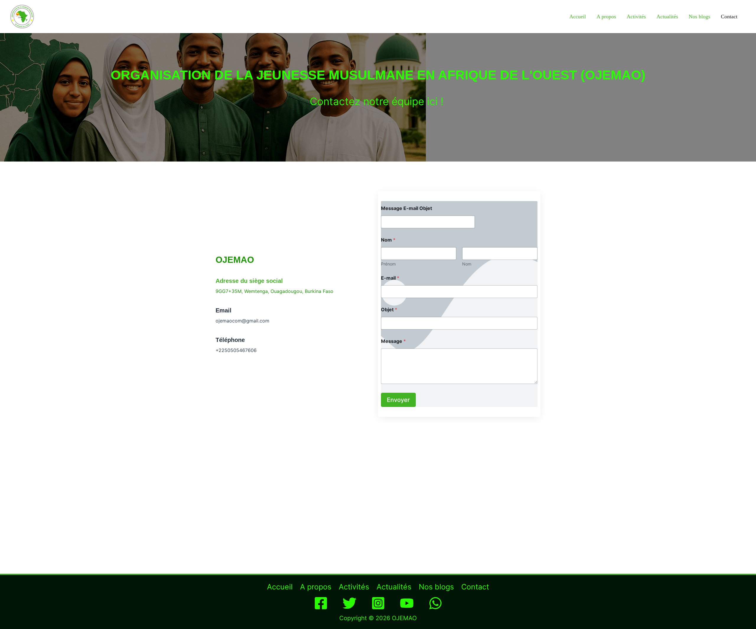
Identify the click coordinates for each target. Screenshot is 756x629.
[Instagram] (378, 603)
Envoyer (398, 399)
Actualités (667, 16)
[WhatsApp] (435, 603)
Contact (729, 16)
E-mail (390, 278)
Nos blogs (699, 16)
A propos (606, 16)
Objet (389, 309)
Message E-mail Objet (406, 208)
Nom (466, 263)
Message (393, 341)
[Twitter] (349, 603)
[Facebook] (321, 603)
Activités (636, 16)
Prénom (388, 263)
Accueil (577, 16)
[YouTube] (407, 603)
